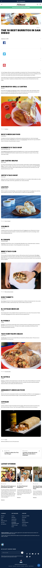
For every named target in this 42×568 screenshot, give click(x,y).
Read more (19, 497)
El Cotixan (8, 314)
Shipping (23, 520)
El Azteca (3, 380)
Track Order (24, 517)
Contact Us (24, 524)
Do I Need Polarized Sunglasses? (22, 487)
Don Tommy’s (3, 301)
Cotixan (21, 405)
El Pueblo (3, 324)
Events (13, 526)
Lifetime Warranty (25, 522)
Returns (23, 519)
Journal (2, 517)
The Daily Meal (24, 139)
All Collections (3, 524)
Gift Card (2, 522)
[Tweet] (22, 54)
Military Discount (4, 520)
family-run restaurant (12, 90)
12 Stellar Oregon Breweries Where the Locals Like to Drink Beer (30, 454)
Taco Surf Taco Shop (7, 371)
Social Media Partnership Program (15, 523)
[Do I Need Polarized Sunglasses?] (24, 474)
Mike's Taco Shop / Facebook (9, 291)
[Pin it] (22, 64)
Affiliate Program (15, 525)
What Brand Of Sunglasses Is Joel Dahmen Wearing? (8, 487)
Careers (13, 515)
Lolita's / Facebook (7, 221)
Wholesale (13, 517)
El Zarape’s (3, 243)
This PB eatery (4, 337)
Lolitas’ (32, 191)
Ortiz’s (2, 179)
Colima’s (25, 230)
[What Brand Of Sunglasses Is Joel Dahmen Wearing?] (8, 474)
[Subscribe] (22, 553)
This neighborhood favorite (6, 151)
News (2, 519)
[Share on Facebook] (22, 43)
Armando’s (37, 394)
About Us (2, 515)
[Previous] (1, 1)
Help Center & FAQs (25, 515)
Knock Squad (14, 520)
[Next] (40, 1)
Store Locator (24, 525)
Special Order (14, 519)
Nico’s (12, 138)
